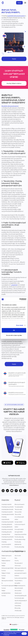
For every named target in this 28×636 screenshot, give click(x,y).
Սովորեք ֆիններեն (7, 527)
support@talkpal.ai (14, 485)
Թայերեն (4, 106)
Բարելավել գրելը (19, 547)
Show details (19, 325)
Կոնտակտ (18, 565)
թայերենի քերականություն (16, 16)
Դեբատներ (18, 514)
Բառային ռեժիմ (19, 529)
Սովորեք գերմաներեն (8, 514)
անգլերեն (14, 285)
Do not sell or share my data (14, 335)
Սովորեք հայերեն (7, 504)
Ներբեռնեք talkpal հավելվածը (15, 404)
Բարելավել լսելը (19, 537)
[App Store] (7, 463)
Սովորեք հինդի (6, 534)
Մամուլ (17, 560)
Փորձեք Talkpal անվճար (14, 83)
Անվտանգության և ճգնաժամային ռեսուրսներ (20, 588)
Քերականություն (19, 504)
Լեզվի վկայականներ (20, 534)
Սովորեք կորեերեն (7, 539)
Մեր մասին (18, 555)
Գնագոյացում (18, 563)
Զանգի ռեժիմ (18, 522)
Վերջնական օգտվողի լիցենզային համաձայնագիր (21, 595)
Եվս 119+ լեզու (5, 547)
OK (14, 330)
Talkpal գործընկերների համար (6, 593)
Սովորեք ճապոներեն (8, 537)
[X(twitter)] (24, 490)
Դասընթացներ (19, 507)
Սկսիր (19, 2)
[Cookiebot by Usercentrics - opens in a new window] (19, 299)
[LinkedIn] (20, 490)
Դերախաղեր (18, 509)
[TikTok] (7, 490)
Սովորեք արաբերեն (7, 529)
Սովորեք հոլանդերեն (8, 522)
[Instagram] (3, 490)
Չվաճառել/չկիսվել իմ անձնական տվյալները (21, 603)
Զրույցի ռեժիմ (19, 532)
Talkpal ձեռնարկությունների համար (8, 568)
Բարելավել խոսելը (20, 539)
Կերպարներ (18, 512)
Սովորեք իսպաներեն (8, 507)
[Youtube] (11, 490)
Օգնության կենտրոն (20, 568)
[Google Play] (20, 463)
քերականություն (13, 106)
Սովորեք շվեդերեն (7, 524)
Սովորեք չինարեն (7, 532)
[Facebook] (16, 490)
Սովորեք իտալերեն (7, 512)
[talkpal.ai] (3, 2)
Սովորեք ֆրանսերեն (7, 509)
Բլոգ (16, 558)
